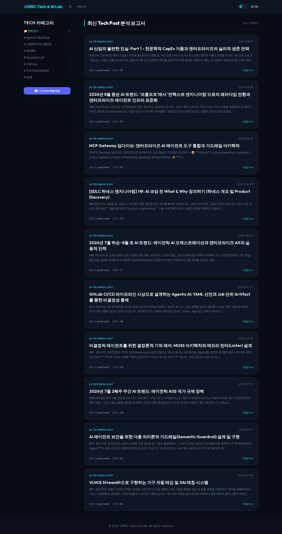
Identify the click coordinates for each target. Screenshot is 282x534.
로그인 (254, 6)
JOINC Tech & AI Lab (43, 6)
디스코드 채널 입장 (49, 90)
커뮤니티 (81, 6)
